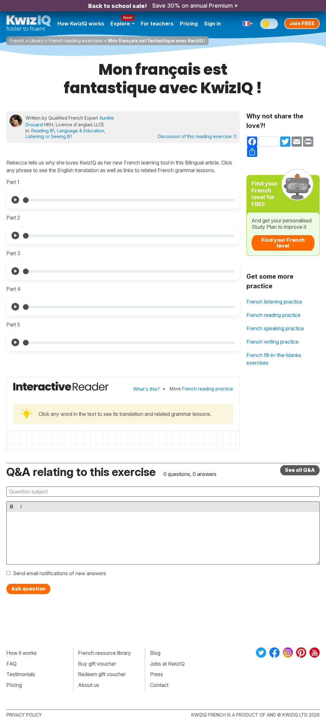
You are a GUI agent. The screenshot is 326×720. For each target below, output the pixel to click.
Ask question (28, 588)
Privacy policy (24, 714)
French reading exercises (76, 40)
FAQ (11, 664)
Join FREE (302, 23)
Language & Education (80, 130)
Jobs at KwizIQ (167, 664)
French (17, 40)
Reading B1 (42, 130)
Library (36, 40)
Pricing (189, 23)
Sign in (212, 23)
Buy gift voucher (97, 664)
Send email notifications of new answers (59, 573)
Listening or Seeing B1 (48, 136)
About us (88, 685)
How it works (21, 653)
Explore (120, 23)
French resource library (104, 653)
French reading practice (207, 388)
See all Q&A (300, 470)
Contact (159, 685)
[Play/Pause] (15, 200)
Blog (155, 653)
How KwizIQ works (80, 23)
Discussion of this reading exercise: (197, 136)
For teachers (157, 23)
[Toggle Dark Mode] (269, 23)
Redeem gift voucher (102, 674)
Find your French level (283, 243)
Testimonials (20, 674)
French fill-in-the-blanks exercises (273, 359)
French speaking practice (275, 328)
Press (156, 674)
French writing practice (272, 342)
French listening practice (274, 301)
